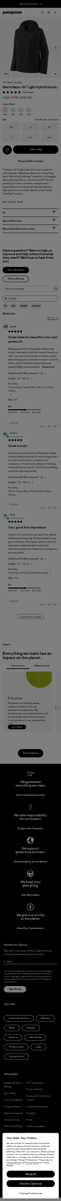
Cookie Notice (13, 1162)
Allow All (30, 1174)
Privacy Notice (32, 1162)
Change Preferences (30, 1193)
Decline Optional (31, 1183)
